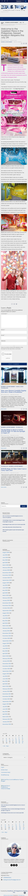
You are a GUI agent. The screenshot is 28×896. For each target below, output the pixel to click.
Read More (3, 487)
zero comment (18, 42)
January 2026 (6, 570)
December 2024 (7, 603)
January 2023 (6, 661)
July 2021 (5, 706)
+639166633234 (7, 877)
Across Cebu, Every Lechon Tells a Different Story (12, 527)
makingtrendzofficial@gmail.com (12, 879)
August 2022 (6, 673)
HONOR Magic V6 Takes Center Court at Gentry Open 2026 (13, 469)
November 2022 (7, 666)
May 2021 (5, 711)
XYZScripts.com (21, 895)
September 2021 (7, 701)
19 (6, 741)
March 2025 (6, 595)
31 (22, 743)
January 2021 (6, 721)
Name (3, 329)
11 (1, 826)
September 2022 (7, 671)
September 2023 (7, 641)
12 (6, 740)
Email (3, 335)
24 (22, 741)
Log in (2, 767)
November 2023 (7, 636)
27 (9, 743)
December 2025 (7, 572)
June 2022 (5, 678)
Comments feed (5, 772)
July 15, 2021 (14, 40)
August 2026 (6, 552)
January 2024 (6, 630)
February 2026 (6, 567)
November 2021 (7, 696)
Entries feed (4, 770)
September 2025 (7, 580)
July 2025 (5, 585)
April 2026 (5, 562)
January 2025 (6, 600)
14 (12, 740)
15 (16, 740)
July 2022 (5, 676)
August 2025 (6, 583)
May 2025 (5, 590)
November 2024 (7, 605)
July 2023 (5, 646)
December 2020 (7, 724)
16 (19, 740)
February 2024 (6, 628)
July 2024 (5, 615)
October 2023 (6, 638)
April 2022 (5, 684)
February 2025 (6, 598)
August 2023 (6, 643)
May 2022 (5, 681)
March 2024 (6, 625)
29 (16, 743)
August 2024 (6, 613)
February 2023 (6, 658)
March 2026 (6, 565)
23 (19, 741)
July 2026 (5, 555)
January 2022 (6, 691)
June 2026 (5, 557)
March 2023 (6, 656)
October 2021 (6, 699)
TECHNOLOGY (4, 466)
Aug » (7, 746)
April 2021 (5, 714)
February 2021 (6, 719)
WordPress (10, 891)
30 (19, 743)
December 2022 (7, 663)
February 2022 (6, 689)
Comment (4, 313)
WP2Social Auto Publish (8, 895)
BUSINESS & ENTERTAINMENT (6, 42)
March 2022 (5, 686)
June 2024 (5, 618)
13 (9, 740)
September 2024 (7, 610)
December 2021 (7, 694)
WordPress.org (5, 775)
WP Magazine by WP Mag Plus (20, 891)
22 (16, 741)
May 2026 (5, 560)
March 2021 (5, 716)
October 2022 (6, 668)
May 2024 (5, 620)
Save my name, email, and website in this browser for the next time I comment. (12, 348)
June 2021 (5, 709)
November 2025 (7, 575)
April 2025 (5, 593)
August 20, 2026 (15, 473)
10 (22, 738)
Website (3, 341)
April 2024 (5, 623)
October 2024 (6, 608)
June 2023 (5, 648)
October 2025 (6, 577)
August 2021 (6, 704)
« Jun (4, 746)
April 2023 (5, 653)
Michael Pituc (6, 40)
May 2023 (5, 651)
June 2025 (5, 588)
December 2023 (7, 633)
